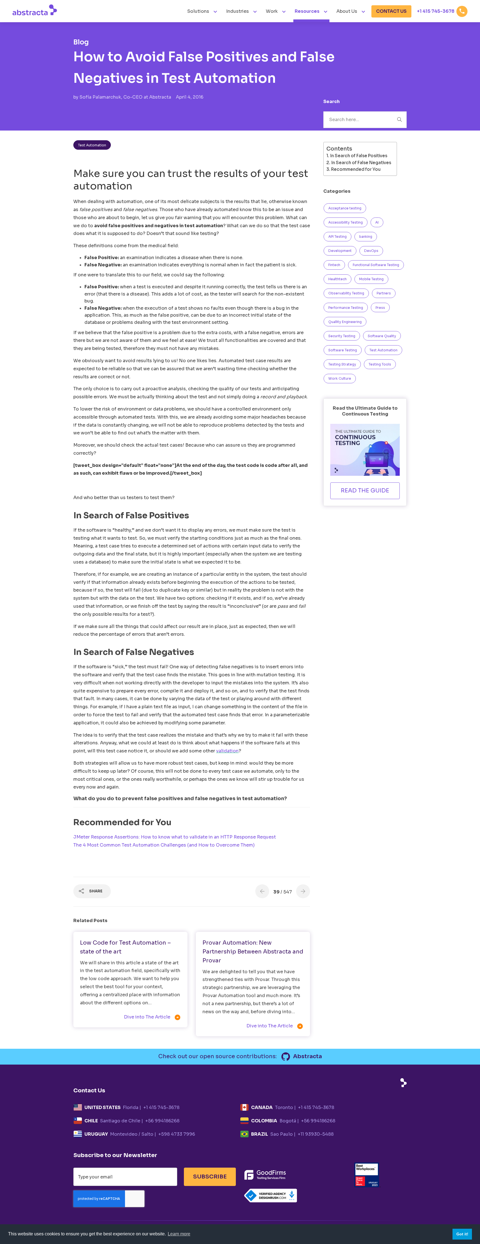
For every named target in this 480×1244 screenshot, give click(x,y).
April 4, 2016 (189, 97)
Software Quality (382, 336)
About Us (346, 11)
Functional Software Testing (376, 265)
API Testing (337, 236)
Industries (238, 11)
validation (227, 751)
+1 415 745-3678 (441, 11)
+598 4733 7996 (176, 1134)
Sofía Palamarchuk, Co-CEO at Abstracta (125, 97)
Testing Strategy (342, 364)
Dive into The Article (152, 1017)
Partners (384, 293)
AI (377, 222)
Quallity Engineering (345, 322)
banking (365, 236)
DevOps (371, 251)
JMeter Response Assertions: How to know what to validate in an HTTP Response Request (174, 837)
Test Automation (92, 145)
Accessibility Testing (345, 222)
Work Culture (339, 378)
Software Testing (342, 350)
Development (340, 251)
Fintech (334, 265)
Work (272, 11)
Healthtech (337, 279)
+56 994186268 (162, 1121)
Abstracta (307, 1056)
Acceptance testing (344, 208)
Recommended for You (356, 169)
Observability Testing (346, 293)
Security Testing (341, 336)
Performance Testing (345, 308)
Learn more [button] (179, 1234)
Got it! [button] (462, 1234)
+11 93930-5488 (316, 1134)
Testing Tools (380, 364)
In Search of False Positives (358, 155)
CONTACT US (391, 11)
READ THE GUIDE (365, 490)
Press (380, 308)
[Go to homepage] (34, 9)
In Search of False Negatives (361, 162)
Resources (307, 11)
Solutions (198, 11)
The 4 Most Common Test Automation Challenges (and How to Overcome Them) (164, 845)
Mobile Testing (371, 279)
